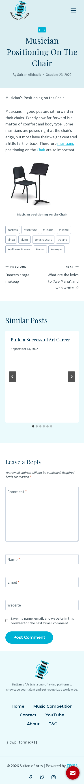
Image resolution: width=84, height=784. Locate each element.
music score (43, 240)
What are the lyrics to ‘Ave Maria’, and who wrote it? (63, 277)
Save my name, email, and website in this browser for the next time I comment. (42, 620)
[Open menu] (73, 10)
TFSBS (72, 765)
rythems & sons (19, 249)
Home (64, 230)
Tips (42, 30)
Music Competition (53, 706)
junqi (24, 240)
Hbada (48, 230)
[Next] (71, 376)
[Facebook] (30, 777)
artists (13, 230)
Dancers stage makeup (17, 274)
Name (13, 559)
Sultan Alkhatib (29, 74)
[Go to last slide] (12, 376)
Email (13, 582)
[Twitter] (42, 777)
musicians (65, 143)
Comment (17, 491)
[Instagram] (53, 777)
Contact (28, 715)
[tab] (33, 426)
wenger (56, 249)
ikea (11, 240)
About (33, 724)
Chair (41, 149)
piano (62, 240)
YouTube (54, 715)
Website (14, 605)
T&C (53, 724)
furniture (30, 230)
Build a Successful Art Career (40, 340)
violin (40, 249)
